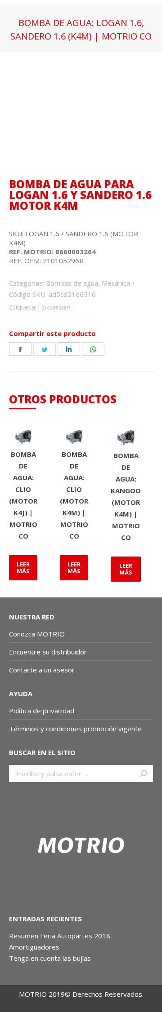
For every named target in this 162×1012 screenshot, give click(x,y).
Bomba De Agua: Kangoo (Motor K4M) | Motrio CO (126, 496)
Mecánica (116, 282)
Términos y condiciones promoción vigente (76, 728)
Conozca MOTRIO (37, 633)
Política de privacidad (41, 710)
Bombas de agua (72, 282)
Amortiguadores (34, 946)
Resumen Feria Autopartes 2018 (59, 935)
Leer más (23, 567)
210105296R (55, 307)
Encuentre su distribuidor (48, 651)
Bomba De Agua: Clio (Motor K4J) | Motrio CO (23, 495)
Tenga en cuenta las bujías (50, 958)
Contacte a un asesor (42, 669)
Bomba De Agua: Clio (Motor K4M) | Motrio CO (74, 495)
